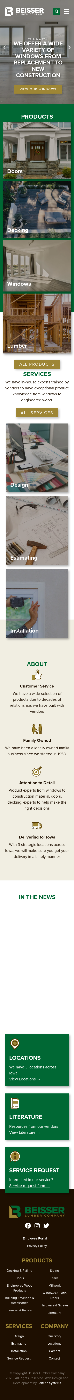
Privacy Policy (37, 1245)
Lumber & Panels (20, 1310)
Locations (54, 1343)
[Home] (24, 11)
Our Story (54, 1336)
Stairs (54, 1278)
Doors (19, 1278)
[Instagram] (37, 1226)
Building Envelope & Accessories (19, 1300)
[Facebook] (28, 1226)
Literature (54, 1312)
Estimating (18, 1343)
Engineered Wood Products (19, 1288)
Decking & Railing (19, 1270)
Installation (19, 1351)
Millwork (55, 1285)
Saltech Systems (49, 1383)
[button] (56, 11)
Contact (54, 1358)
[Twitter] (46, 1226)
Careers (54, 1351)
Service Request (19, 1358)
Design (19, 1336)
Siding (54, 1270)
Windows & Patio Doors (55, 1295)
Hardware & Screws (54, 1305)
